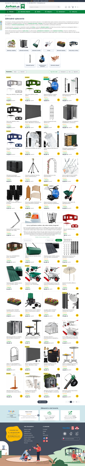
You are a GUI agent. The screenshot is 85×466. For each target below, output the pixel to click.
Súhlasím (59, 240)
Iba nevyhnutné (27, 240)
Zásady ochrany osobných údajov (42, 237)
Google (59, 234)
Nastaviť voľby (50, 240)
